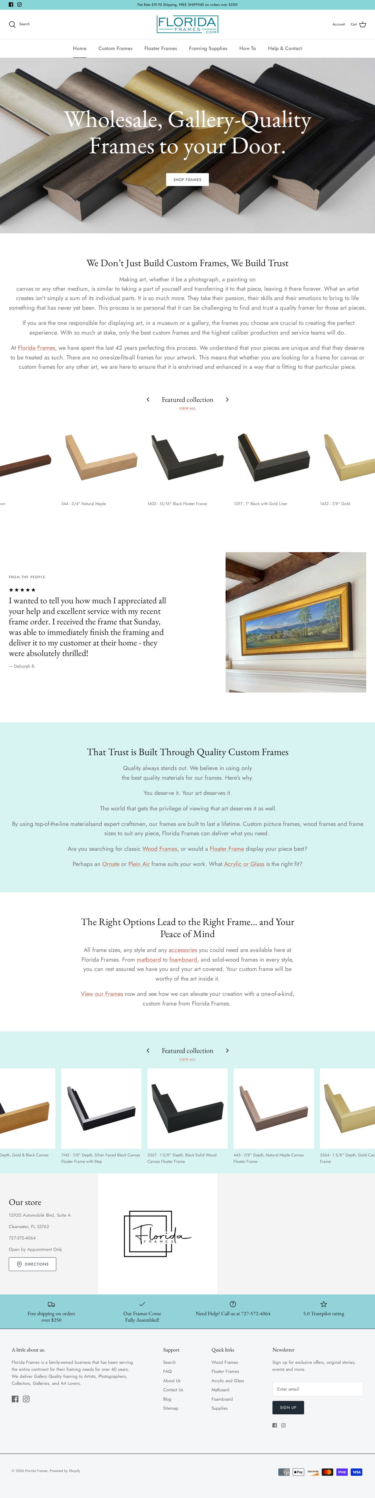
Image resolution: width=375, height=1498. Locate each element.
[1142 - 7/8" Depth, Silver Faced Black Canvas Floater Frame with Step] (101, 1108)
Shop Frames (187, 179)
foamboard (183, 959)
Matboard (220, 1390)
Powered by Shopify (65, 1470)
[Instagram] (19, 4)
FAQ (167, 1371)
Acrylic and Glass (228, 1381)
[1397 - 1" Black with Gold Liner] (274, 457)
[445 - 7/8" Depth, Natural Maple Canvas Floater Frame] (273, 1108)
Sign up (288, 1407)
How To (247, 48)
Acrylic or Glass (244, 864)
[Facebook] (11, 4)
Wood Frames (159, 848)
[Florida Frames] (187, 25)
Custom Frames (115, 48)
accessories (183, 950)
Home (79, 48)
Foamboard (222, 1399)
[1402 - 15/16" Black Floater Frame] (187, 457)
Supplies (220, 1408)
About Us (171, 1381)
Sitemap (170, 1408)
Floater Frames (160, 48)
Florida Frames (36, 347)
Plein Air (139, 864)
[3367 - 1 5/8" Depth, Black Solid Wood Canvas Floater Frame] (187, 1108)
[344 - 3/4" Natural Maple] (101, 457)
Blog (167, 1399)
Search (169, 1362)
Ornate (111, 864)
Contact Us (173, 1390)
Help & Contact (285, 48)
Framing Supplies (208, 48)
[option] (187, 145)
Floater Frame (227, 848)
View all (187, 408)
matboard (149, 959)
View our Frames (102, 993)
